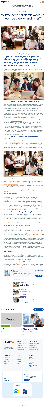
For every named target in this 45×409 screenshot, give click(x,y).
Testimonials (19, 359)
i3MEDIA (23, 403)
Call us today (19, 264)
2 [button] (22, 334)
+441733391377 (39, 270)
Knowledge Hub (20, 5)
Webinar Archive (6, 361)
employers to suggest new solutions (26, 239)
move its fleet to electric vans (30, 112)
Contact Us (6, 363)
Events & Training (7, 357)
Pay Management (20, 345)
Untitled (3, 328)
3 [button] (23, 334)
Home (13, 5)
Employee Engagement (21, 349)
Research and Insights (33, 347)
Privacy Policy (19, 367)
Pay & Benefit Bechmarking (21, 343)
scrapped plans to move (19, 116)
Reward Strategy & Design (29, 325)
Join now (5, 380)
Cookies (18, 363)
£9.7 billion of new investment (16, 121)
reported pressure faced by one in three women (32, 234)
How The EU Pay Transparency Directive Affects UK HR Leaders (30, 329)
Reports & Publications (6, 325)
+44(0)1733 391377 (32, 366)
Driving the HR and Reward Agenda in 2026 (24, 285)
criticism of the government (25, 143)
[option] (11, 322)
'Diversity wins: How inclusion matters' (26, 181)
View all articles (37, 309)
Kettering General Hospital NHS (15, 208)
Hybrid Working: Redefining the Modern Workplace (24, 299)
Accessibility (19, 361)
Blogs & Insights (28, 5)
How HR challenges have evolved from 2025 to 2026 (24, 292)
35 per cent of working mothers (16, 142)
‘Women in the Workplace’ (23, 235)
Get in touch (38, 275)
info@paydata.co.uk (33, 365)
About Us (18, 357)
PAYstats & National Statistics (34, 343)
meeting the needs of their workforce (11, 229)
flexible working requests (31, 244)
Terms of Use (19, 365)
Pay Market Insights (32, 345)
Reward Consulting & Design (22, 347)
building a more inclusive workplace (19, 205)
